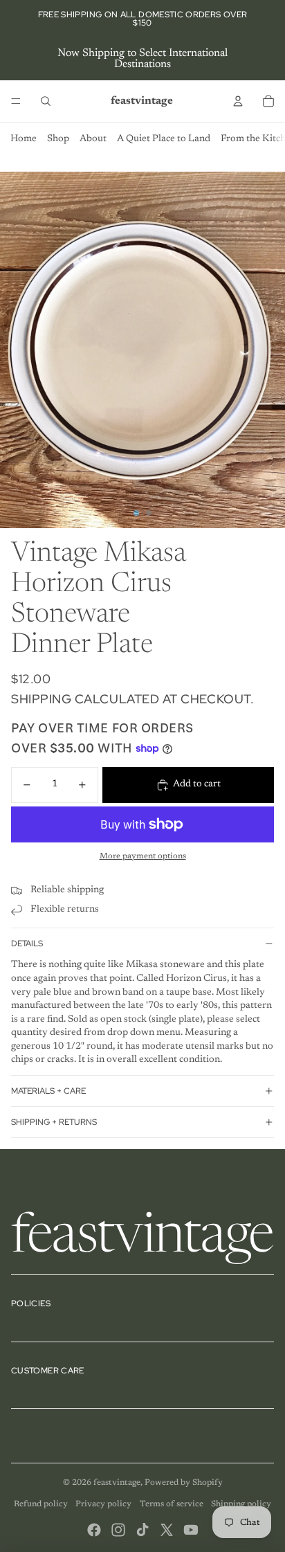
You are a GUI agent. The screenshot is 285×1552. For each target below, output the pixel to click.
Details (27, 943)
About (93, 139)
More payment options (143, 856)
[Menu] (16, 101)
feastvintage (116, 1483)
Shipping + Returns (54, 1122)
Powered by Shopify (184, 1483)
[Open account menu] (238, 101)
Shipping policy (241, 1504)
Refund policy (41, 1504)
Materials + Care (48, 1091)
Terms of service (171, 1504)
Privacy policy (103, 1504)
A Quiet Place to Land (163, 139)
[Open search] (45, 101)
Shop (58, 139)
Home (23, 139)
